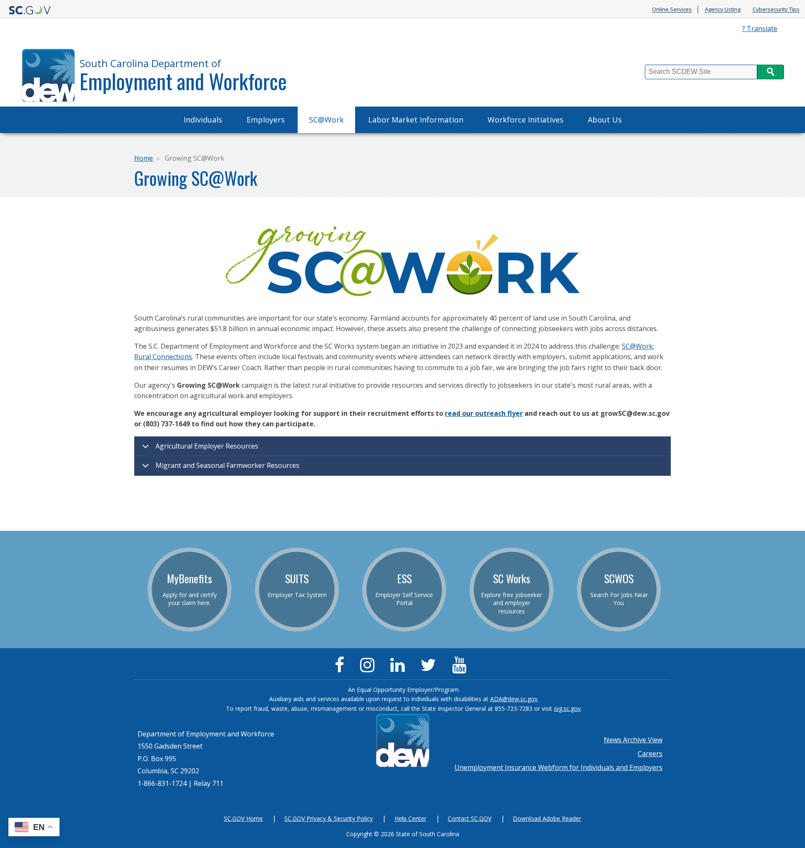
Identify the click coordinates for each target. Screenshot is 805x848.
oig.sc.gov (567, 708)
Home (143, 158)
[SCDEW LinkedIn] (399, 668)
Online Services (672, 9)
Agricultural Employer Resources (207, 446)
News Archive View (633, 739)
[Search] (770, 72)
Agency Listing (722, 9)
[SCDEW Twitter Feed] (430, 668)
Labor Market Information (415, 120)
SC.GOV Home (243, 818)
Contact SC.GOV (469, 818)
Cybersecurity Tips (776, 9)
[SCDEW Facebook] (341, 668)
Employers (266, 120)
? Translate (759, 28)
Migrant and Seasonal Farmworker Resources (227, 465)
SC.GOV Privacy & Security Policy (328, 818)
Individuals (203, 120)
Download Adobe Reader (547, 818)
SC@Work (326, 120)
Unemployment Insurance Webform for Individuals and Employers (558, 767)
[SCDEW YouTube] (461, 668)
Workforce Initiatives (526, 120)
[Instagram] (369, 668)
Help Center (410, 818)
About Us (605, 120)
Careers (650, 753)
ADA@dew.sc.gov (514, 699)
